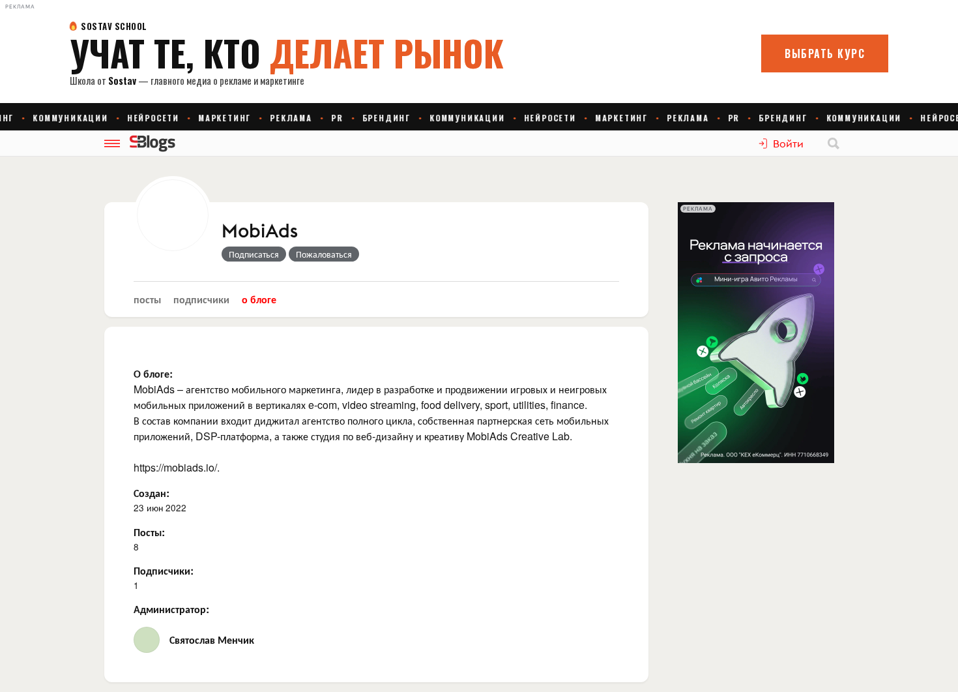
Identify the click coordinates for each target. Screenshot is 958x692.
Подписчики (201, 299)
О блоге (259, 299)
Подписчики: (164, 570)
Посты (147, 299)
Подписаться (254, 253)
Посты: (149, 531)
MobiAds (260, 231)
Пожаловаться (324, 253)
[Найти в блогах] (833, 143)
